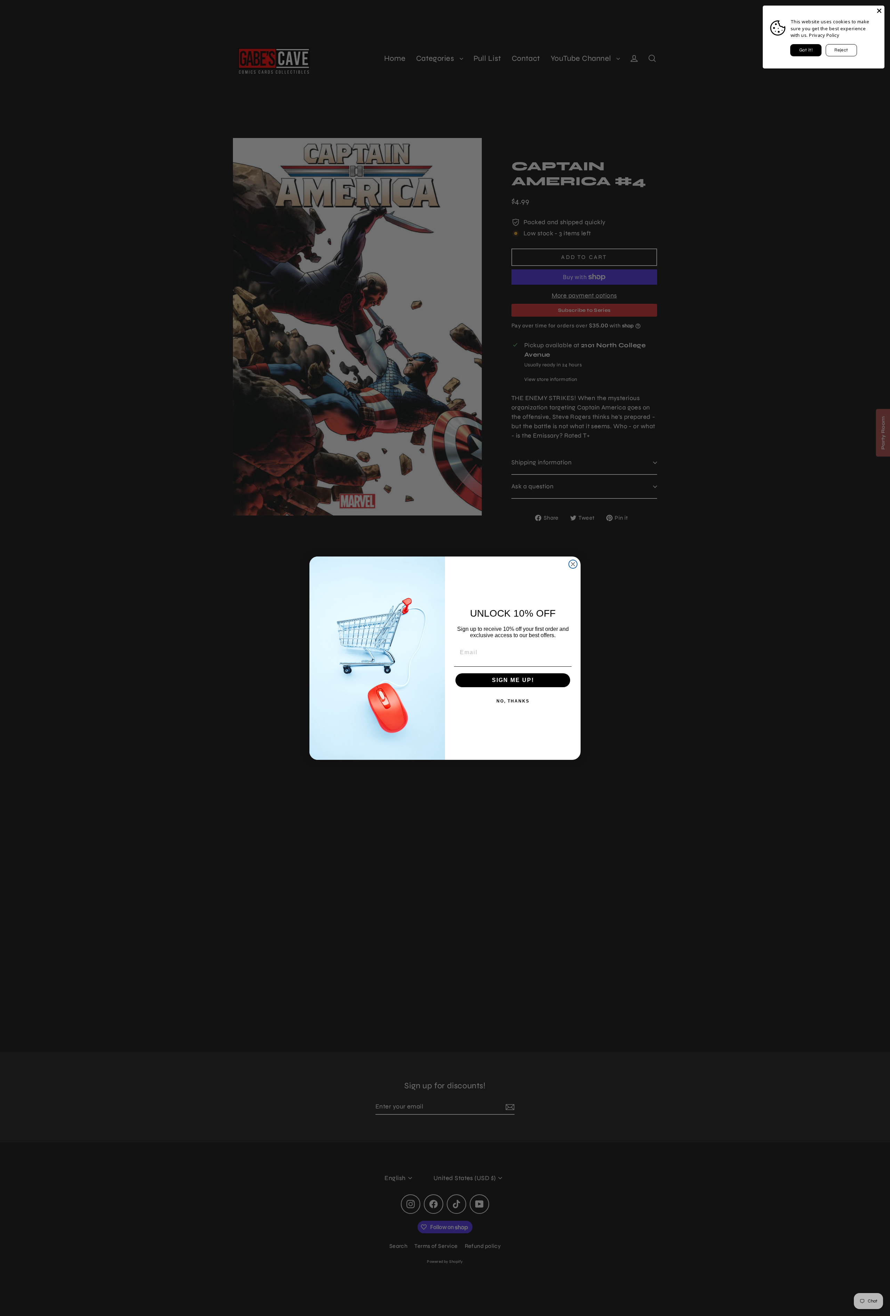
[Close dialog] (573, 564)
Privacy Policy (824, 35)
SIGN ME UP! (513, 680)
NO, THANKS (512, 701)
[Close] (879, 10)
